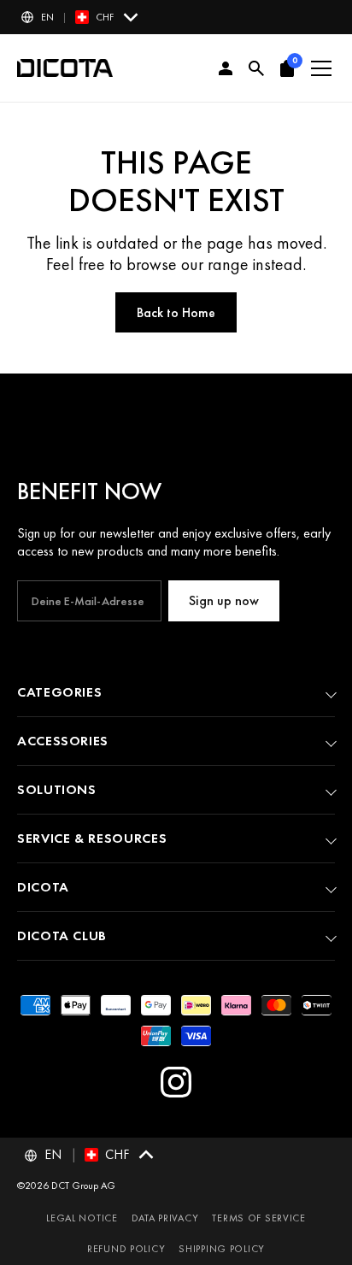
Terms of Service (259, 1218)
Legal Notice (82, 1218)
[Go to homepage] (65, 68)
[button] (81, 17)
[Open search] (256, 68)
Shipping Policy (222, 1249)
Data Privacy (165, 1218)
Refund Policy (126, 1249)
